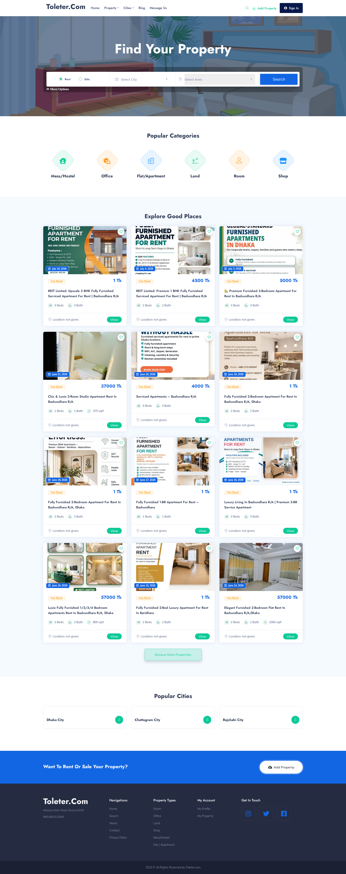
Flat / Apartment (164, 845)
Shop (156, 830)
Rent (67, 79)
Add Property (267, 8)
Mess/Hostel (161, 837)
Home (113, 809)
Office (157, 816)
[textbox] (146, 79)
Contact (114, 830)
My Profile (203, 809)
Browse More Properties (173, 655)
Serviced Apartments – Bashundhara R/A (166, 396)
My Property (205, 816)
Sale (87, 79)
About (113, 823)
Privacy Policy (118, 837)
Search (279, 79)
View (114, 320)
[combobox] (146, 79)
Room (157, 809)
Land (156, 823)
